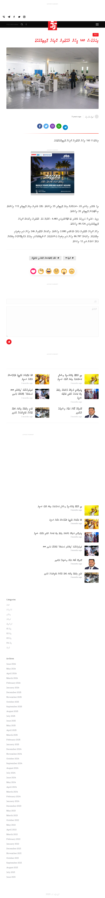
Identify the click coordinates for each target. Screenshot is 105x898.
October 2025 (12, 702)
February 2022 (13, 839)
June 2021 (11, 877)
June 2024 (11, 777)
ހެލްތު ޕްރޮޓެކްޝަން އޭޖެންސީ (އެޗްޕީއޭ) (44, 258)
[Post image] (92, 379)
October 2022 (12, 820)
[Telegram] (9, 16)
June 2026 (11, 664)
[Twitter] (19, 16)
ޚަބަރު (95, 34)
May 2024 (11, 782)
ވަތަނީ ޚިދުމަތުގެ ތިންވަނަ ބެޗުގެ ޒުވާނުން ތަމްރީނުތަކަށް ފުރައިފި (22, 411)
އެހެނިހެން (9, 610)
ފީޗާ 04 (9, 643)
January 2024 (12, 801)
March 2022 (12, 834)
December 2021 (13, 848)
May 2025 (11, 725)
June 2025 (11, 721)
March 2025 (12, 735)
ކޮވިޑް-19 (68, 258)
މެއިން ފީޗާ (9, 624)
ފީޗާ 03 (8, 638)
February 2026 (13, 683)
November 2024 (14, 754)
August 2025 (12, 711)
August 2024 (12, 768)
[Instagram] (24, 16)
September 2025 (14, 706)
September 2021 (14, 863)
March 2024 (12, 792)
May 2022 (11, 825)
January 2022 (12, 844)
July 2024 (10, 773)
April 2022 (11, 830)
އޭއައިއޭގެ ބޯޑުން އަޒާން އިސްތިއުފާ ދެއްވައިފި (70, 411)
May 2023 (11, 811)
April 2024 (11, 787)
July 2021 (10, 872)
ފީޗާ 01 (8, 629)
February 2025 (13, 740)
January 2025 (12, 744)
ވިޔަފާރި (8, 614)
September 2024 (14, 763)
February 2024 (13, 796)
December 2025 (13, 692)
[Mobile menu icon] (97, 24)
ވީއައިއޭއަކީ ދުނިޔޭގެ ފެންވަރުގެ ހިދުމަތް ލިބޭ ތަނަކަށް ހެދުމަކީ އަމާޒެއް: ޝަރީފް (69, 394)
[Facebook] (14, 16)
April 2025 (11, 730)
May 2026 (11, 669)
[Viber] (4, 16)
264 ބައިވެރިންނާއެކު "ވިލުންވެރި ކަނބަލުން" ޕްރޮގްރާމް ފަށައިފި (21, 392)
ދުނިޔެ (8, 647)
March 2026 (12, 678)
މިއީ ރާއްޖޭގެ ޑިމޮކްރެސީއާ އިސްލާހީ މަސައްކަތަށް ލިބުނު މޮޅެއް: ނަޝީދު (69, 377)
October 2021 (12, 858)
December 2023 (13, 806)
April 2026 (11, 673)
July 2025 (10, 716)
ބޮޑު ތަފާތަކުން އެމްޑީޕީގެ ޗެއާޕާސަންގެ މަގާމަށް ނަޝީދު (20, 377)
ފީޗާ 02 (8, 633)
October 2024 (12, 759)
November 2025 (14, 697)
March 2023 (12, 815)
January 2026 (12, 688)
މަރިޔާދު (8, 619)
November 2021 (14, 853)
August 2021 (12, 867)
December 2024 (14, 749)
